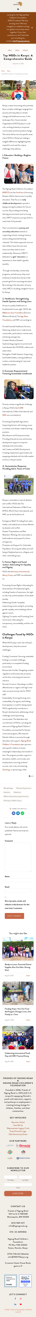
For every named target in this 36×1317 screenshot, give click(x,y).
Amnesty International (20, 571)
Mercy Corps (7, 575)
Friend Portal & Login (18, 1131)
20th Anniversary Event (18, 1134)
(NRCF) (5, 192)
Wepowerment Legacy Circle (18, 1128)
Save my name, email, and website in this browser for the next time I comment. (17, 904)
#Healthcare (17, 792)
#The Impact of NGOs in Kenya (12, 801)
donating (6, 769)
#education (7, 792)
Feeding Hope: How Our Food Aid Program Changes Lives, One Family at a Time (18, 1011)
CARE (20, 407)
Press (17, 50)
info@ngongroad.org (21, 40)
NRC (4, 415)
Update (25, 50)
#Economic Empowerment (23, 788)
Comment (9, 840)
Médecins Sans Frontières (12, 312)
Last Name (25, 1180)
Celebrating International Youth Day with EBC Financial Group (17, 1054)
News (10, 50)
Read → (28, 976)
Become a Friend (18, 1122)
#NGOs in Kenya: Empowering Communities (16, 796)
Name (7, 876)
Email (7, 886)
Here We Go (18, 1125)
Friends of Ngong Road (18, 4)
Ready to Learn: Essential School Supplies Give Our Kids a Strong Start (18, 967)
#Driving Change (8, 788)
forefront (20, 192)
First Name (11, 1180)
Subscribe (18, 1193)
